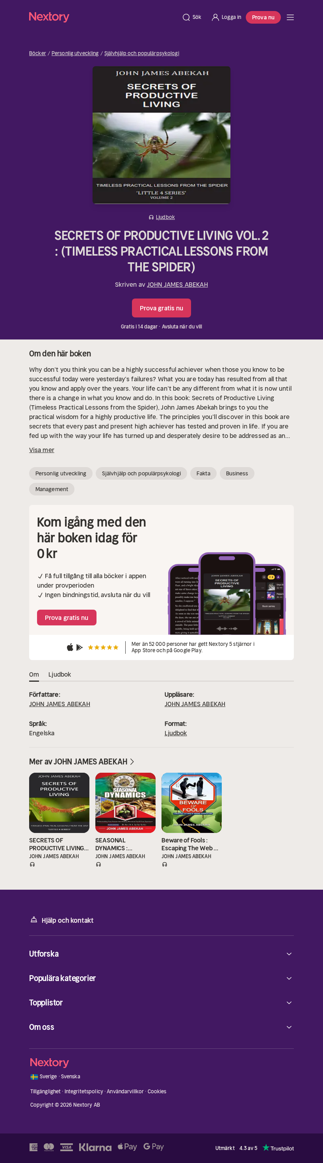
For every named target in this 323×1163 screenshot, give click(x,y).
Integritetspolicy (84, 1091)
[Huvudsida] (290, 17)
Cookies (157, 1091)
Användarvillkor (125, 1091)
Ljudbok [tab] (59, 674)
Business (237, 473)
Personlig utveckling (75, 53)
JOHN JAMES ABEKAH (177, 284)
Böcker (37, 53)
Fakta (203, 473)
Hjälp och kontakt (68, 920)
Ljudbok (176, 733)
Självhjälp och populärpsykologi (141, 53)
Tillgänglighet (45, 1091)
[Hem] (103, 17)
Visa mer (41, 450)
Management (51, 489)
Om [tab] (34, 674)
